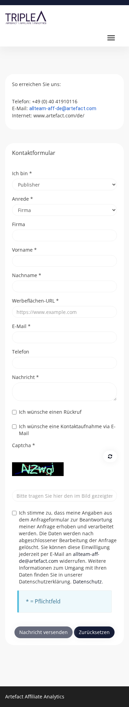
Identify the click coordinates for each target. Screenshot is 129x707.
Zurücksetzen (94, 632)
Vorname (24, 249)
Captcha (23, 445)
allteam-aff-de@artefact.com (62, 108)
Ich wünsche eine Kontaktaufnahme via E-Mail (67, 429)
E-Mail (21, 326)
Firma (18, 224)
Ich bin (22, 173)
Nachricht (25, 377)
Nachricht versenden (43, 632)
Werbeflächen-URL (35, 300)
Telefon (20, 351)
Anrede (22, 199)
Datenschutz (87, 581)
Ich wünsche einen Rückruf (50, 412)
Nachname (26, 275)
